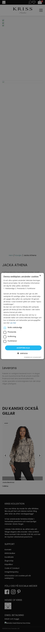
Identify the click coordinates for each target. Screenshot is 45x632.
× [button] (40, 276)
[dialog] (22, 316)
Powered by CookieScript (32, 357)
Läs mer (13, 323)
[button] (22, 353)
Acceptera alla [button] (23, 348)
